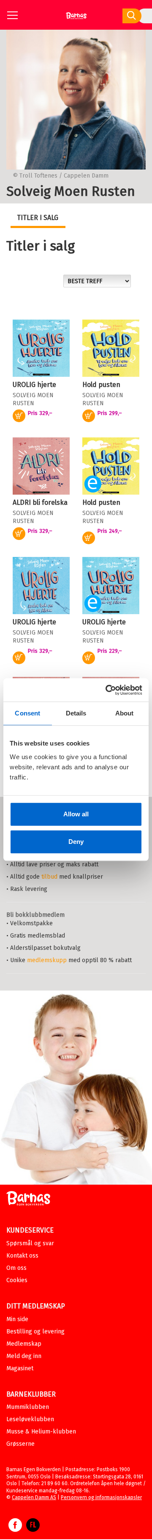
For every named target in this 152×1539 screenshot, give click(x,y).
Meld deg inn (23, 1356)
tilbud (49, 876)
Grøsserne (20, 1443)
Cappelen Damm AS (34, 1497)
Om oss (16, 1268)
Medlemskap (23, 1343)
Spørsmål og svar (30, 1243)
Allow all (76, 814)
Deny (76, 841)
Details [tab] (76, 713)
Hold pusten (101, 385)
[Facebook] (15, 1529)
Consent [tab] (27, 713)
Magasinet (19, 1368)
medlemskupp (47, 960)
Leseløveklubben (30, 1419)
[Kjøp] (88, 538)
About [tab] (124, 713)
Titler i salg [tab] (37, 218)
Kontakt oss (22, 1255)
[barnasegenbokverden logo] (28, 1199)
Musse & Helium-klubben (41, 1431)
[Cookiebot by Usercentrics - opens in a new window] (107, 690)
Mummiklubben (27, 1407)
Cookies (16, 1280)
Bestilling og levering (35, 1331)
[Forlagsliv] (33, 1529)
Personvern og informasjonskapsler (101, 1497)
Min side (17, 1319)
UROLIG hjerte (34, 385)
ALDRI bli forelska (40, 502)
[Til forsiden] (76, 19)
